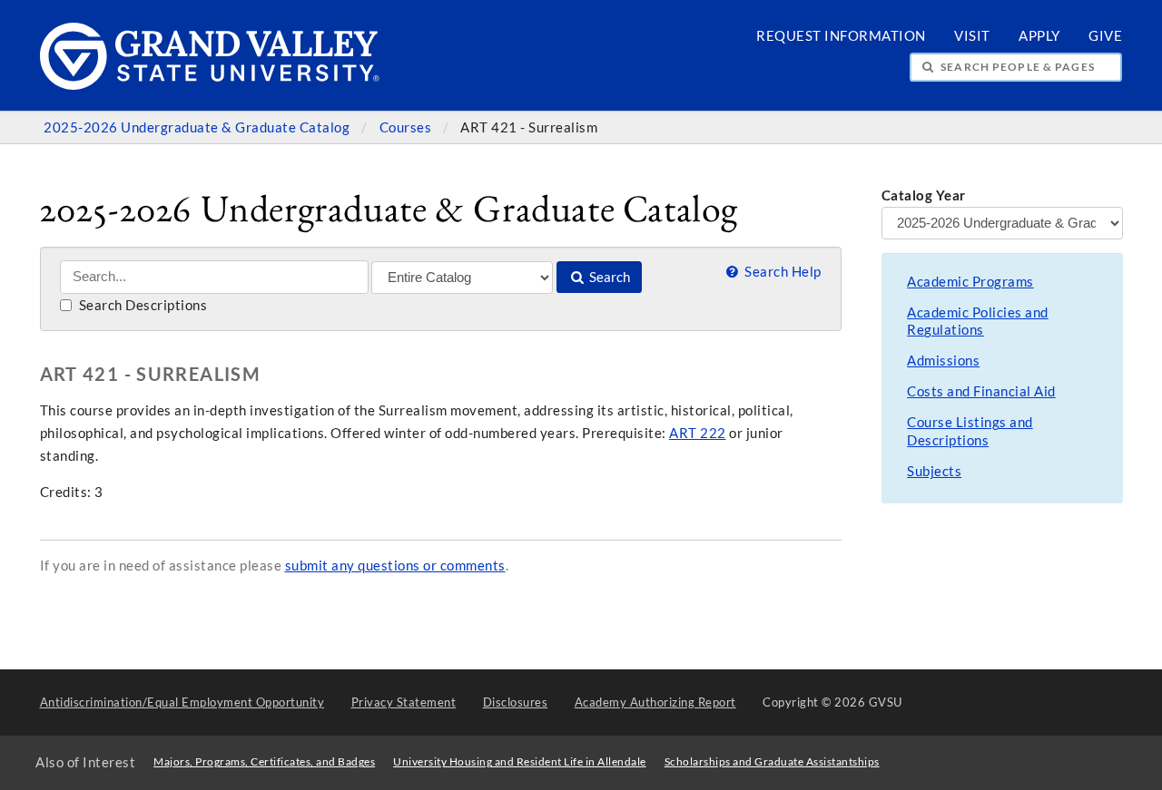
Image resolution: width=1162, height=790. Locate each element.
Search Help (781, 271)
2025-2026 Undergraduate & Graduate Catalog (198, 127)
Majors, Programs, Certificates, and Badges (264, 761)
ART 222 (697, 433)
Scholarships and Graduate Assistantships (772, 761)
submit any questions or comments (395, 565)
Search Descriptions (141, 305)
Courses (407, 127)
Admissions (943, 360)
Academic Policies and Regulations (978, 321)
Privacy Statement (404, 702)
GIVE (1105, 36)
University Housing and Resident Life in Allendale (519, 761)
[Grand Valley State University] (210, 84)
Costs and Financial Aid (981, 391)
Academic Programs (970, 281)
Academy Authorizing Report (655, 702)
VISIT (972, 36)
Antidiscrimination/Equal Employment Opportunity (182, 702)
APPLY (1039, 36)
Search (608, 277)
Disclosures (515, 702)
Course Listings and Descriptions (970, 431)
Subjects (934, 471)
